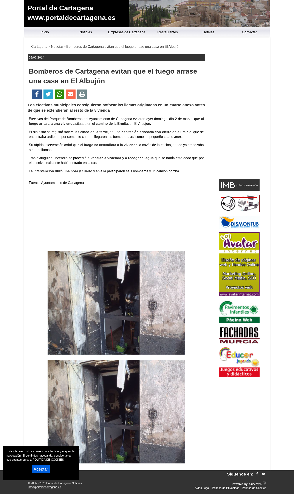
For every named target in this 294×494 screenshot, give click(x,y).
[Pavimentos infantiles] (239, 322)
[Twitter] (48, 94)
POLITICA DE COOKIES (48, 459)
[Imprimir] (82, 94)
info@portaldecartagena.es (44, 487)
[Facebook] (37, 94)
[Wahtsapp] (59, 94)
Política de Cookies (254, 487)
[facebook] (257, 474)
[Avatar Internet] (239, 295)
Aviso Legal (202, 487)
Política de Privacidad (225, 487)
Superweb (255, 484)
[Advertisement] (116, 219)
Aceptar (41, 469)
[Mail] (70, 94)
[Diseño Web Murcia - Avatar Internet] (264, 484)
